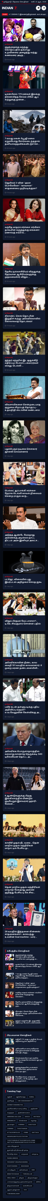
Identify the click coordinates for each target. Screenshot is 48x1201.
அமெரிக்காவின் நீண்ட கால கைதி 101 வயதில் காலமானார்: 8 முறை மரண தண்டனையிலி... (23, 665)
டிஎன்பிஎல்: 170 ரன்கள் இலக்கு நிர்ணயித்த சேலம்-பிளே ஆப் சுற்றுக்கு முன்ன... (22, 97)
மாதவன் (24, 1154)
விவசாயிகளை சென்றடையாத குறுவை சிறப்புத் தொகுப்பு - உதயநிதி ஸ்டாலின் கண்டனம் (23, 407)
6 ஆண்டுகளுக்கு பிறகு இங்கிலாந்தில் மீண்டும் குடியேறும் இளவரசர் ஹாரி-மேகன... (21, 800)
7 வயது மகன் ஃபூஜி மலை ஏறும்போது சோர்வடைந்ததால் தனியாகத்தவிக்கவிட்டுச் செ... (22, 141)
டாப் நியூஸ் (11, 1170)
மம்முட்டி (35, 1154)
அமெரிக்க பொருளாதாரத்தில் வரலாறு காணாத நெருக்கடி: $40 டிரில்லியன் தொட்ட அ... (23, 754)
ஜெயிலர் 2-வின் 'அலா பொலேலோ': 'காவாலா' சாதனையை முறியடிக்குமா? (21, 186)
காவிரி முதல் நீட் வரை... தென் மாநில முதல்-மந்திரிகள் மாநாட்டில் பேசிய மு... (22, 845)
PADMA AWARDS (12, 1158)
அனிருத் (10, 1101)
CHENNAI (21, 1124)
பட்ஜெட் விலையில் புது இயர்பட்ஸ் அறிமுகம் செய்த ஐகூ (23, 580)
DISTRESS (36, 1116)
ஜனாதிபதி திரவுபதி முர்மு (17, 1150)
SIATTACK (35, 1132)
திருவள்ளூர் (33, 1178)
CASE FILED (32, 1124)
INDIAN (9, 8)
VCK (25, 1190)
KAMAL (31, 1097)
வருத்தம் (10, 1113)
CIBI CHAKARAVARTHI (25, 1101)
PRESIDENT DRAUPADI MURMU (17, 1162)
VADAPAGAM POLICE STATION (17, 1136)
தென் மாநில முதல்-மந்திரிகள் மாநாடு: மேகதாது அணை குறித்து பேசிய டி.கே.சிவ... (22, 890)
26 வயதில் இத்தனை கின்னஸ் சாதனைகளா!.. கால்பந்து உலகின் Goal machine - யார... (22, 934)
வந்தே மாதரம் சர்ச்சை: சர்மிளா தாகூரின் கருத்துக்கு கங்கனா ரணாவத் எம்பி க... (22, 230)
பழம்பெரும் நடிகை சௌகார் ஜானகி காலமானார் (21, 450)
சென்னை (23, 1120)
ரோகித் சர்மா (12, 1154)
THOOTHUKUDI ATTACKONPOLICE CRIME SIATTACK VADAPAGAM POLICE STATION (21, 1141)
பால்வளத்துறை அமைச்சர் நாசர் (19, 1182)
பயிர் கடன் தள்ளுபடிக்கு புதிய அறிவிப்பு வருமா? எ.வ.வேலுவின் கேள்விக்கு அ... (23, 710)
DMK (33, 1170)
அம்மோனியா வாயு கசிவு (17, 1109)
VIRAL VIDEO (11, 1178)
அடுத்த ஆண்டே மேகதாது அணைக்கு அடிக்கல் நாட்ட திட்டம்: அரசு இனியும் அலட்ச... (22, 538)
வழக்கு (33, 1120)
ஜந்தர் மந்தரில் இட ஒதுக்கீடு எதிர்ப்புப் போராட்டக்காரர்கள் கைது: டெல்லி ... (21, 363)
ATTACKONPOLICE (13, 1132)
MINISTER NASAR (13, 1174)
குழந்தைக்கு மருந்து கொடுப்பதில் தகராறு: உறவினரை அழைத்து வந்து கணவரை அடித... (21, 51)
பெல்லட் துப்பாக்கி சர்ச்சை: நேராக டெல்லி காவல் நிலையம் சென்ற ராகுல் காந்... (23, 493)
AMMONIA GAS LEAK (14, 1116)
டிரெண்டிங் (23, 1170)
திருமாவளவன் (13, 1186)
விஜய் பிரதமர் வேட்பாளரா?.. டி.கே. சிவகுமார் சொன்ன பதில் (23, 622)
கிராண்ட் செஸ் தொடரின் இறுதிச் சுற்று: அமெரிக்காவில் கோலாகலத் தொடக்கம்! (22, 319)
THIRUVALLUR (27, 1174)
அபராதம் (10, 1124)
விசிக (38, 1182)
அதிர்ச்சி (34, 1109)
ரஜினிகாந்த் (21, 1097)
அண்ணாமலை (24, 1113)
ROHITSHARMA (12, 1166)
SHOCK (27, 1116)
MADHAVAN (25, 1166)
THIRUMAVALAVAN (13, 1193)
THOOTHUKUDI (22, 1128)
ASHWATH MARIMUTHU (15, 1105)
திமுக (21, 1178)
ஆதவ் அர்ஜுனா (13, 1190)
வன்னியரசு (27, 1186)
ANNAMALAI (11, 1120)
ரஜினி (9, 1097)
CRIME (26, 1132)
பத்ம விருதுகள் (13, 1146)
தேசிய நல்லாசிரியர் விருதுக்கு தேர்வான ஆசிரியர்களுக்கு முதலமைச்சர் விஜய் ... (22, 274)
